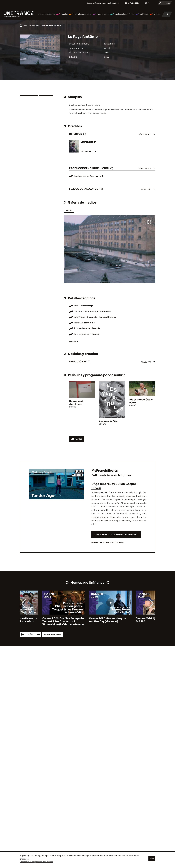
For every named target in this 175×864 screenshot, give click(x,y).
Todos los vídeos (52, 634)
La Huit (107, 48)
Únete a (157, 14)
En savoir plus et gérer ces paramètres (36, 861)
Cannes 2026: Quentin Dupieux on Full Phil (134, 620)
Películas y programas (46, 14)
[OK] (152, 858)
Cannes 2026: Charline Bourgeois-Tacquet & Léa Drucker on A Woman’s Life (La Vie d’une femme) (41, 621)
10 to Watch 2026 (132, 3)
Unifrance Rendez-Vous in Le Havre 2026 (103, 3)
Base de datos (103, 14)
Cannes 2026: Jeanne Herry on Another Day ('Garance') (84, 620)
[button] (150, 222)
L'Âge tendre (100, 484)
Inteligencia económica (124, 14)
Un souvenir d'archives (76, 403)
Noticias (64, 14)
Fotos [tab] (69, 210)
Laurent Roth (109, 44)
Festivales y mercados (82, 14)
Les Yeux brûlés (108, 421)
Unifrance (144, 14)
